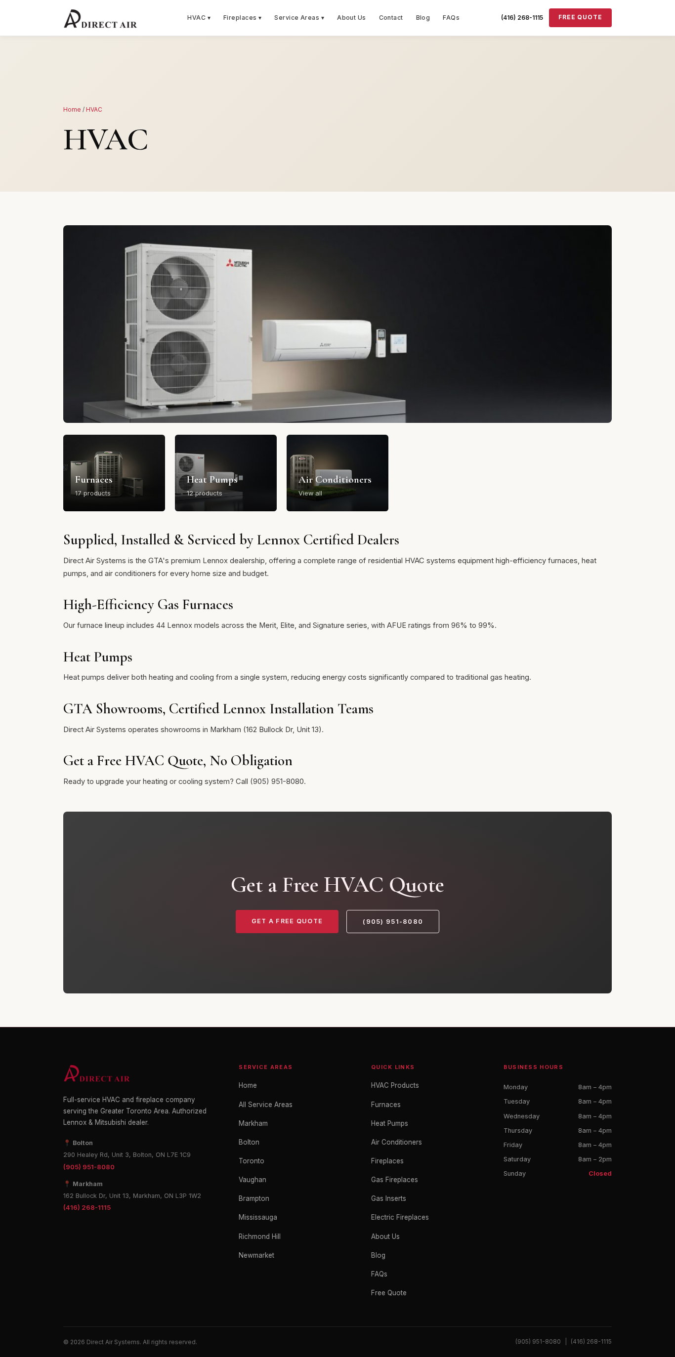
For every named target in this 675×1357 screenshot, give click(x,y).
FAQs (451, 17)
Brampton (254, 1198)
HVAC (94, 109)
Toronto (251, 1161)
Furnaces (386, 1105)
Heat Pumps (389, 1123)
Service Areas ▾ (299, 17)
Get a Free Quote (287, 921)
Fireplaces (387, 1161)
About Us (351, 17)
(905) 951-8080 (393, 921)
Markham (253, 1123)
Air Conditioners (396, 1142)
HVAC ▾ (199, 17)
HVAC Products (395, 1085)
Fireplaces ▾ (242, 17)
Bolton (249, 1142)
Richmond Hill (260, 1236)
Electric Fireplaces (400, 1217)
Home (72, 109)
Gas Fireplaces (394, 1180)
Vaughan (252, 1180)
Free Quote (580, 17)
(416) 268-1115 (522, 17)
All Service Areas (266, 1105)
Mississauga (258, 1217)
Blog (423, 17)
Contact (391, 17)
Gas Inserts (388, 1198)
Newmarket (256, 1255)
